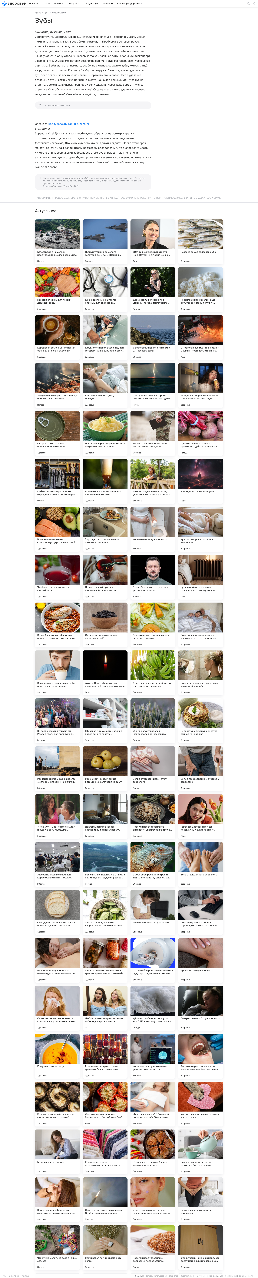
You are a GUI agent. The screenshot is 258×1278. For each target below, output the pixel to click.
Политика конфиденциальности (239, 1276)
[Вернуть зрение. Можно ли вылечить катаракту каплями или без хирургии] (57, 1199)
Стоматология (59, 13)
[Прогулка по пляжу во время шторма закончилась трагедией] (152, 385)
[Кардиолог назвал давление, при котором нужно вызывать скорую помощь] (105, 337)
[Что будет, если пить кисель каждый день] (57, 577)
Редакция (139, 1276)
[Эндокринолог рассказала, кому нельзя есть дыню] (152, 625)
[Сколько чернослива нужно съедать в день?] (105, 625)
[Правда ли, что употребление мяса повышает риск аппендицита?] (152, 1151)
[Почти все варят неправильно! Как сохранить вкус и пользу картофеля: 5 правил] (105, 433)
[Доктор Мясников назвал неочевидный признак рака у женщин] (105, 816)
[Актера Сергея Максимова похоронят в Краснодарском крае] (105, 672)
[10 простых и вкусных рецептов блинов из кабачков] (200, 720)
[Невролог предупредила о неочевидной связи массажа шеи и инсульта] (57, 960)
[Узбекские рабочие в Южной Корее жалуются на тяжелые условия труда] (57, 864)
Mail (5, 1276)
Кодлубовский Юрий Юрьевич (68, 123)
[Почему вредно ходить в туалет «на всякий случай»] (200, 672)
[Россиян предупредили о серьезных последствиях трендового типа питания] (152, 1247)
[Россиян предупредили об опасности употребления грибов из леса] (152, 816)
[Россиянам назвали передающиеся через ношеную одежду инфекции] (105, 1151)
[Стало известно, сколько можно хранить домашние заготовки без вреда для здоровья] (105, 960)
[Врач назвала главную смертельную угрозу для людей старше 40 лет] (57, 529)
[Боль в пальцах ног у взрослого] (200, 864)
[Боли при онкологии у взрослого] (152, 912)
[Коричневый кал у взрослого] (152, 529)
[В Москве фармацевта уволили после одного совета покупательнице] (105, 720)
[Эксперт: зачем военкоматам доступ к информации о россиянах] (152, 433)
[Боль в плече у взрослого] (57, 1151)
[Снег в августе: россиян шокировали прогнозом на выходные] (152, 720)
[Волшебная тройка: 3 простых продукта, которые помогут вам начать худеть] (57, 625)
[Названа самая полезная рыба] (200, 241)
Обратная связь (187, 1276)
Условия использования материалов (162, 1276)
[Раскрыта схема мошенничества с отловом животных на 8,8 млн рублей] (57, 768)
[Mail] (4, 3)
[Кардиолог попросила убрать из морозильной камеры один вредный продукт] (200, 385)
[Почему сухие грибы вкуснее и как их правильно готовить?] (57, 1104)
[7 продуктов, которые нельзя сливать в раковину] (105, 529)
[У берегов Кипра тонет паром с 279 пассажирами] (152, 337)
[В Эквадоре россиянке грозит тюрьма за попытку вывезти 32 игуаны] (152, 864)
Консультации (41, 13)
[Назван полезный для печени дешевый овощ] (57, 289)
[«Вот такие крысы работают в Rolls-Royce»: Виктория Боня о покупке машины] (152, 241)
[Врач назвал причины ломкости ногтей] (105, 1247)
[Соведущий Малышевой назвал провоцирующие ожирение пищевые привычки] (57, 912)
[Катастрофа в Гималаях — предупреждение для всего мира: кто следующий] (57, 241)
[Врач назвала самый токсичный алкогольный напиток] (105, 481)
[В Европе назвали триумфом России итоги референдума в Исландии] (57, 720)
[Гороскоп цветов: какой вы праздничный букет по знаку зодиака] (200, 816)
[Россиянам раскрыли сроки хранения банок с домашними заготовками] (105, 1056)
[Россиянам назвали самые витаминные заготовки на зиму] (105, 768)
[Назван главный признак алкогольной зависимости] (105, 577)
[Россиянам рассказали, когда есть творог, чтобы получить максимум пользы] (200, 289)
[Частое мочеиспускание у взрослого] (200, 1199)
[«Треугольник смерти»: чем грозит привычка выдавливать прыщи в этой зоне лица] (152, 1199)
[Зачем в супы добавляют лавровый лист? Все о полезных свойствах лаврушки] (105, 912)
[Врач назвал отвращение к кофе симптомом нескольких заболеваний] (57, 672)
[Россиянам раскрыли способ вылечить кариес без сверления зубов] (200, 1056)
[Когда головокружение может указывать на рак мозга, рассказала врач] (152, 1056)
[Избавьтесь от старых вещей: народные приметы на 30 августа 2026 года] (57, 481)
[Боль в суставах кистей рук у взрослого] (152, 768)
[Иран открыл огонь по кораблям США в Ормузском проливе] (105, 1199)
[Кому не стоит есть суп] (57, 1056)
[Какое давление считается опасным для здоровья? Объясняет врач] (105, 289)
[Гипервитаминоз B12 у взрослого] (200, 1008)
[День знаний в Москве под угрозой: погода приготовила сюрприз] (152, 289)
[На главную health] (16, 3)
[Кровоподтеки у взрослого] (200, 960)
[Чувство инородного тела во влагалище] (200, 529)
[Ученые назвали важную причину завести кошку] (200, 1104)
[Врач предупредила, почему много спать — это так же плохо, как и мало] (200, 625)
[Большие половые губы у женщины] (105, 385)
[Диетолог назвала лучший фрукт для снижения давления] (152, 672)
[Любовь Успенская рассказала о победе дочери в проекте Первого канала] (105, 1008)
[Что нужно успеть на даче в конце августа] (57, 1247)
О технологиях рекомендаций (210, 1276)
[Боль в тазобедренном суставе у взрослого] (200, 768)
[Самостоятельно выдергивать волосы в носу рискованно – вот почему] (57, 1008)
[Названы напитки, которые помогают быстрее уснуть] (200, 1151)
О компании (14, 1276)
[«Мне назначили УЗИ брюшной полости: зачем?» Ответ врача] (152, 1104)
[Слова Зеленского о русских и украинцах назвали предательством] (152, 577)
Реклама (25, 1276)
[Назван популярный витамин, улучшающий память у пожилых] (152, 481)
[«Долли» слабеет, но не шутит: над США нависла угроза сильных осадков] (152, 1008)
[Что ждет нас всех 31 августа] (200, 481)
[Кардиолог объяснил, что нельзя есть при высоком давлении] (57, 337)
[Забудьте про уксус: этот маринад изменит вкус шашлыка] (57, 385)
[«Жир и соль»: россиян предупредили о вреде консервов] (57, 433)
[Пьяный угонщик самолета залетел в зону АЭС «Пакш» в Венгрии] (105, 241)
